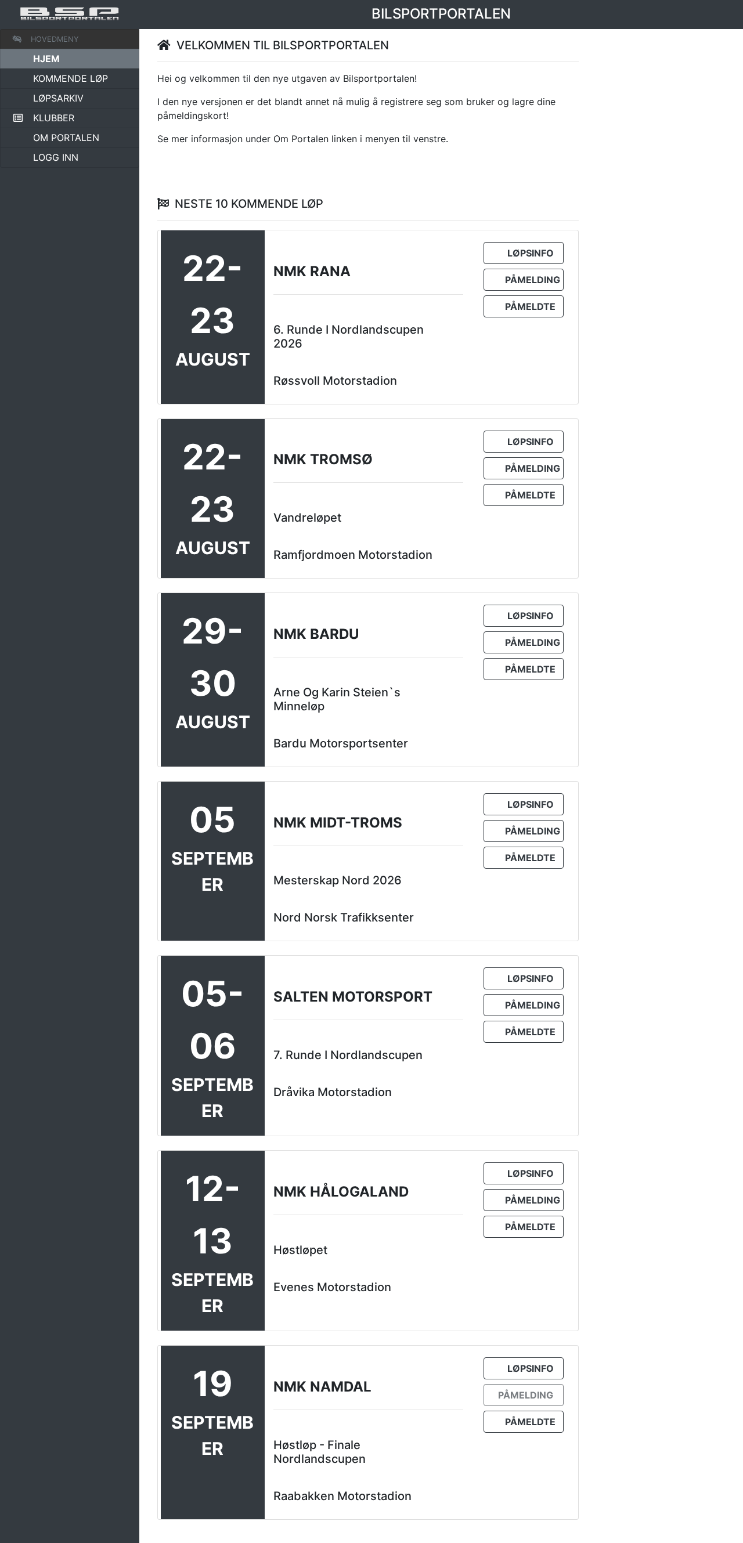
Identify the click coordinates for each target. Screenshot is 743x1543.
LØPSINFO (528, 253)
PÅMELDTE (528, 306)
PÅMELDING (530, 280)
